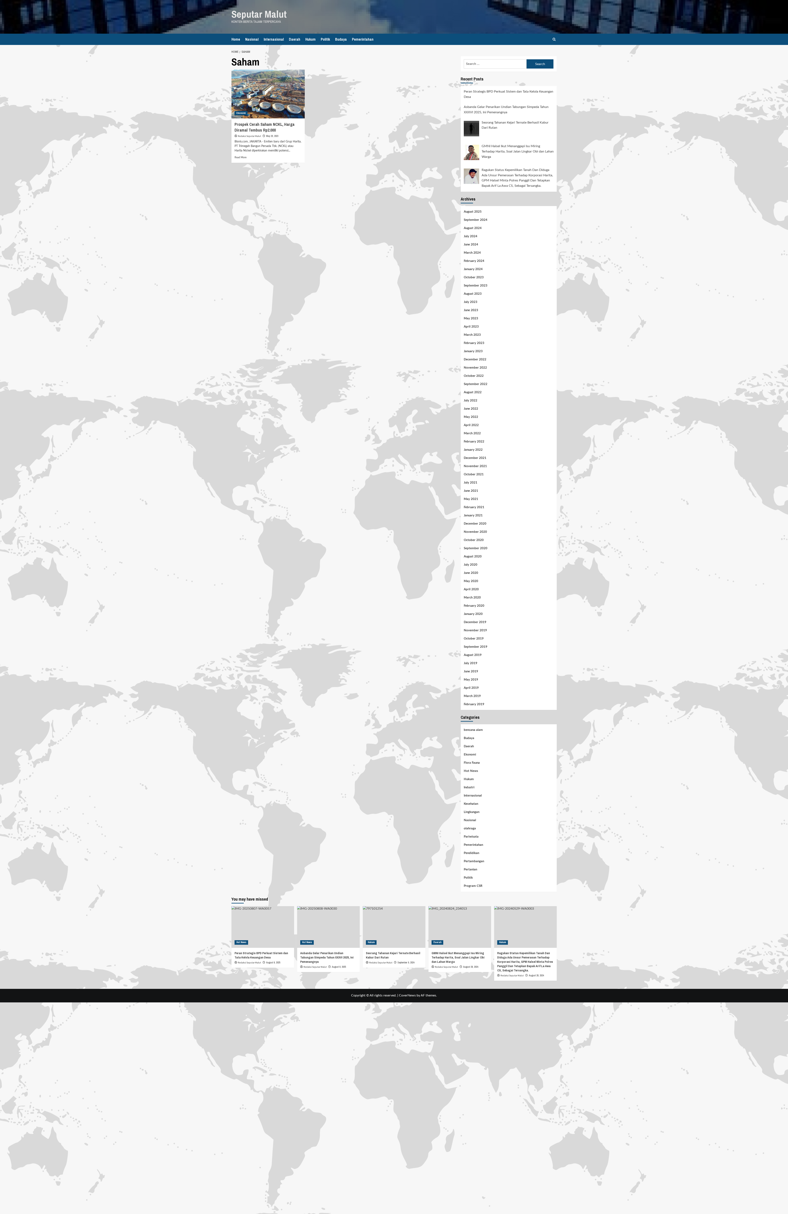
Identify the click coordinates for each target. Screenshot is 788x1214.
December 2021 (475, 458)
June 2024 (471, 244)
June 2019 (471, 671)
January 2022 (473, 449)
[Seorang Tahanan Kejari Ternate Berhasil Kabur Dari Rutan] (394, 927)
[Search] (554, 39)
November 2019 (475, 630)
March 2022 (472, 433)
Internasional (274, 39)
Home (235, 39)
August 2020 (473, 556)
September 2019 (475, 646)
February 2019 (474, 704)
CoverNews (407, 995)
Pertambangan (474, 861)
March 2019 (472, 696)
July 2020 (470, 564)
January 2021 (473, 515)
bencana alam (473, 729)
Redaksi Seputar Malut (249, 136)
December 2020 (475, 523)
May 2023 (471, 318)
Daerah (294, 39)
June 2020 (471, 572)
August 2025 (473, 211)
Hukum (310, 39)
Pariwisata (471, 836)
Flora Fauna (472, 762)
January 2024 (473, 269)
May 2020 (471, 581)
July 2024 (470, 236)
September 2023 (475, 285)
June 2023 (471, 310)
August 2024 (473, 228)
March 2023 (472, 334)
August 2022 (473, 392)
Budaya (341, 39)
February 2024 (474, 261)
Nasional (252, 39)
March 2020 (472, 597)
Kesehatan (471, 803)
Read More (240, 157)
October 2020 (474, 540)
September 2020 (475, 548)
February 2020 (474, 605)
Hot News (471, 771)
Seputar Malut (259, 14)
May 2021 (471, 499)
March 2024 (472, 252)
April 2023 (471, 326)
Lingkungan (471, 812)
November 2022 (475, 367)
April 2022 (471, 425)
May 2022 (471, 416)
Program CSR (473, 885)
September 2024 (475, 219)
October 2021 (474, 474)
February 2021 (474, 507)
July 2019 (470, 663)
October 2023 (474, 277)
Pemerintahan (362, 39)
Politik (325, 39)
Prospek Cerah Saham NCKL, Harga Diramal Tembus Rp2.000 (264, 127)
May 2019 (471, 679)
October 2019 (474, 638)
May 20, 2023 (272, 136)
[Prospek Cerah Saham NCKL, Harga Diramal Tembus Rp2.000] (268, 94)
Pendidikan (471, 853)
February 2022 (474, 441)
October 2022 (474, 375)
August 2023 (473, 293)
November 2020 (475, 531)
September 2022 (475, 384)
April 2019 (471, 687)
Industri (469, 787)
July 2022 (470, 400)
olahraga (470, 828)
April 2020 (471, 589)
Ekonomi (241, 113)
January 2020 (473, 614)
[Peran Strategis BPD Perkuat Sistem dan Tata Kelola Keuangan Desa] (262, 927)
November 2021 (475, 466)
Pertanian (470, 869)
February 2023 (474, 343)
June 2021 (471, 490)
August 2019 (473, 655)
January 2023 (473, 351)
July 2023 (470, 302)
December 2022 (475, 359)
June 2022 (471, 408)
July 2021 (470, 482)
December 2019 (475, 622)
